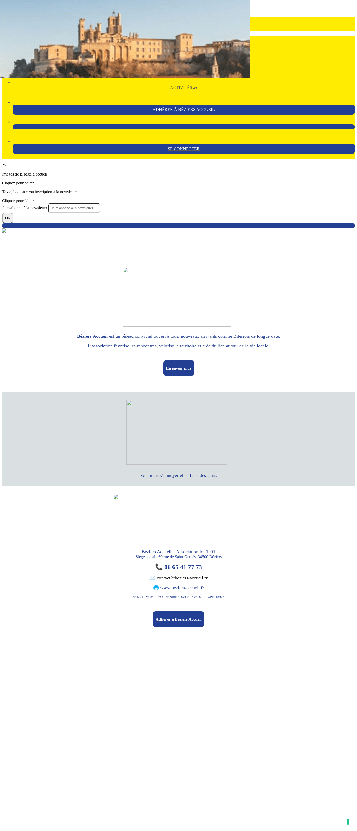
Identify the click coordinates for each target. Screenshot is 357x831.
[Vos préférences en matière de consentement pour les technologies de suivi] (348, 822)
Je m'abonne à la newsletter (25, 208)
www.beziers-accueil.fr (182, 587)
